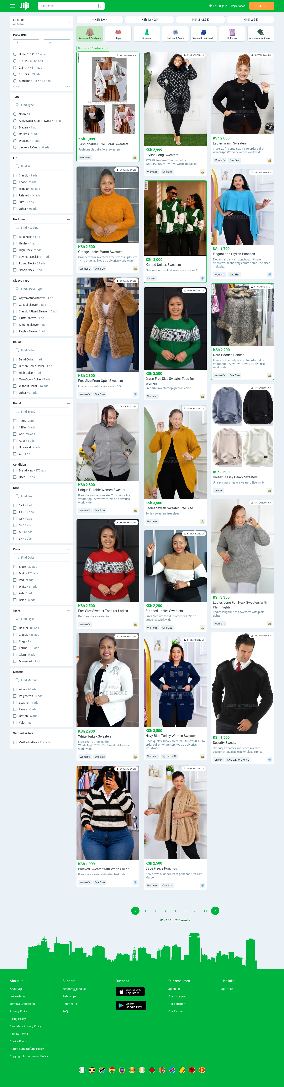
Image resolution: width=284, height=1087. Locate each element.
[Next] (215, 911)
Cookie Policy (18, 1041)
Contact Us (70, 1004)
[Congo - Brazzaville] (182, 1070)
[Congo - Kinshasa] (172, 1070)
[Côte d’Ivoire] (142, 1070)
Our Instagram (177, 996)
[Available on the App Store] (130, 992)
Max (48, 42)
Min (17, 42)
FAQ (65, 1011)
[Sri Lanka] (162, 1070)
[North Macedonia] (202, 1070)
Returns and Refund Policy (27, 1048)
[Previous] (135, 911)
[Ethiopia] (122, 1070)
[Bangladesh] (152, 1070)
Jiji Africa (227, 989)
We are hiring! (18, 996)
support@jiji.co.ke (74, 989)
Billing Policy (18, 1018)
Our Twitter (175, 1011)
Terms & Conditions (22, 1004)
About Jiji (16, 989)
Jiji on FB (174, 989)
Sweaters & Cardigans (91, 48)
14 (205, 910)
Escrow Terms (19, 1033)
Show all (24, 114)
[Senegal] (132, 1070)
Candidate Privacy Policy (26, 1026)
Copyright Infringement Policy (29, 1056)
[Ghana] (112, 1070)
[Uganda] (92, 1070)
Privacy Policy (19, 1011)
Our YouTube (176, 1004)
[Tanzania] (102, 1070)
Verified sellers (34, 742)
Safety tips (69, 996)
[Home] (25, 6)
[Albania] (192, 1070)
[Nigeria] (82, 1070)
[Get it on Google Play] (131, 1006)
